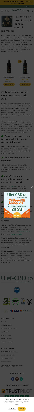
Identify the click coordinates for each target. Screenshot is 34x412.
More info (12, 408)
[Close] (32, 187)
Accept (21, 408)
